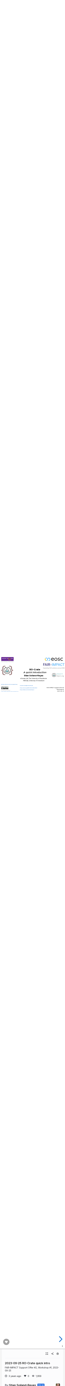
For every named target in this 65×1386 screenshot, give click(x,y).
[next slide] (60, 1339)
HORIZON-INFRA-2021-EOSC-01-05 (7, 684)
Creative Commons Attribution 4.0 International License (9, 691)
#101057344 (15, 684)
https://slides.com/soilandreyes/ (27, 689)
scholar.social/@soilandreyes (26, 685)
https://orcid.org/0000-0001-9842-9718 (28, 687)
